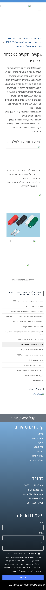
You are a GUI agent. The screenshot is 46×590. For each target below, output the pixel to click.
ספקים (41, 442)
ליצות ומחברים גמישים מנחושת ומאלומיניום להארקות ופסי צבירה (23, 333)
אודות (41, 433)
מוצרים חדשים (38, 381)
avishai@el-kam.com (33, 494)
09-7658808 (34, 498)
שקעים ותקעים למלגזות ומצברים (28, 46)
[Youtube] (34, 468)
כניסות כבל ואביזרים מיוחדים (33, 365)
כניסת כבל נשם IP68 (36, 360)
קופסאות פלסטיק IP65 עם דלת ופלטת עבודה (28, 321)
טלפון (42, 543)
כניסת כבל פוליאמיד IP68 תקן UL (32, 350)
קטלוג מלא (39, 447)
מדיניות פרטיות (37, 460)
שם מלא (40, 522)
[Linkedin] (40, 468)
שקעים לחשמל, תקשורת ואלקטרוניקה (30, 339)
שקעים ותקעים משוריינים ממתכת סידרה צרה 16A (26, 311)
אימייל (41, 533)
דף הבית (38, 38)
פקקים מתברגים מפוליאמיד (34, 376)
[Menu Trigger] (39, 12)
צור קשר (40, 451)
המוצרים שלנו (27, 38)
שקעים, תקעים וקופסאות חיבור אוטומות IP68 (28, 301)
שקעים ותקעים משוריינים (34, 306)
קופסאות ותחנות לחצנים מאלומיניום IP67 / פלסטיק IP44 (24, 316)
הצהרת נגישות (37, 455)
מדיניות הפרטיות (13, 564)
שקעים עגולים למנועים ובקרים (33, 327)
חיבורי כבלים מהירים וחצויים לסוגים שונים (29, 370)
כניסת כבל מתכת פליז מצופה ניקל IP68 (30, 355)
